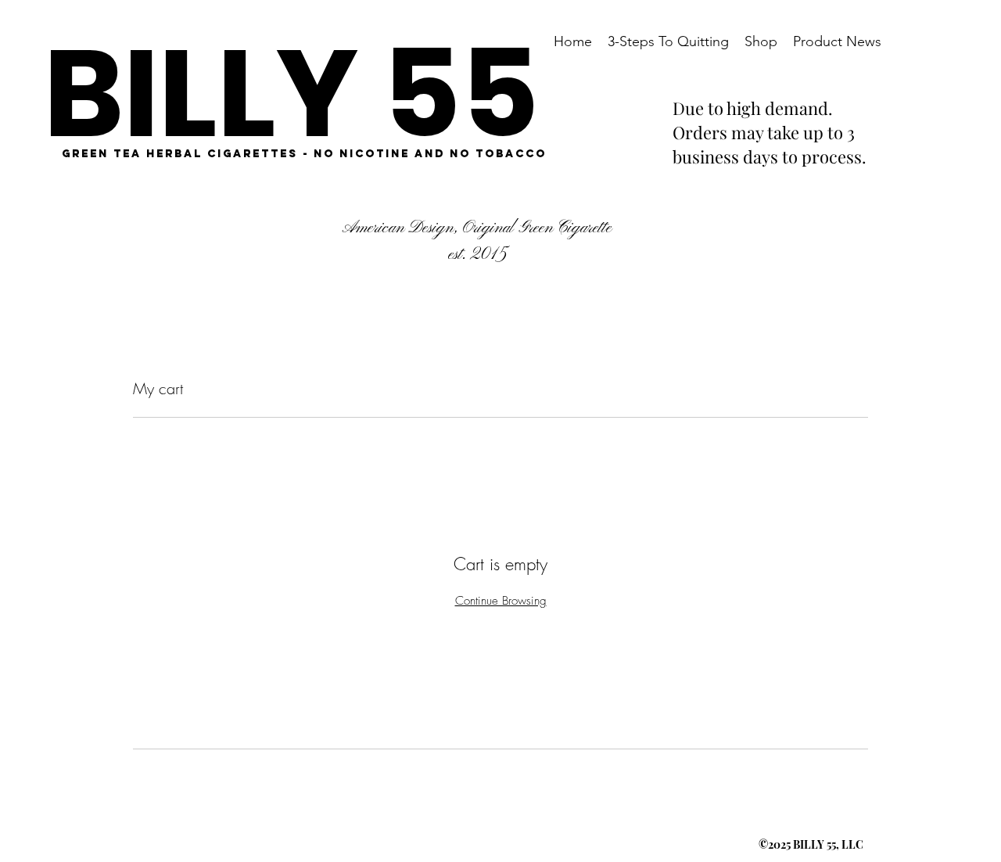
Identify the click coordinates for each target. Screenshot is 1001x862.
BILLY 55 (291, 93)
